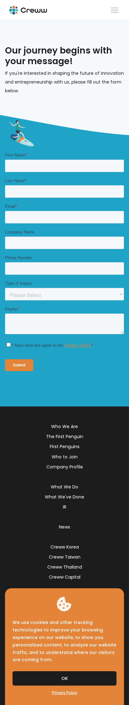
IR (64, 507)
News (64, 527)
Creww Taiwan (64, 557)
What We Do (64, 487)
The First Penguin (64, 436)
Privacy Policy (64, 693)
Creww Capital (64, 577)
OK (64, 678)
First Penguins (65, 446)
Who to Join (65, 457)
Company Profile (64, 467)
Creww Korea (64, 547)
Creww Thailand (64, 567)
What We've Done (64, 497)
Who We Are (64, 426)
